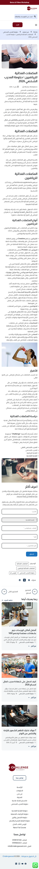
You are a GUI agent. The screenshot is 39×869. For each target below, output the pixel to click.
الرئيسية (19, 787)
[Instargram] (19, 864)
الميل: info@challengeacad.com (19, 846)
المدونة (19, 797)
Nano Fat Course (19, 828)
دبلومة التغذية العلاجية (20, 811)
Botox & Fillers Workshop (19, 2)
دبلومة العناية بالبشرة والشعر (19, 821)
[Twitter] (24, 580)
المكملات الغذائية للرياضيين (26, 568)
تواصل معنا (19, 778)
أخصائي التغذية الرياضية (22, 212)
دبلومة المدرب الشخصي (10, 32)
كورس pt (13, 573)
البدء (17, 25)
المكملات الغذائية (22, 564)
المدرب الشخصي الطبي (28, 447)
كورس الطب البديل (19, 824)
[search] (34, 16)
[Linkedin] (16, 864)
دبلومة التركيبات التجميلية (19, 814)
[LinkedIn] (19, 580)
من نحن (19, 794)
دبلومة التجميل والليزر (19, 817)
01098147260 (16, 840)
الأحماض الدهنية (17, 312)
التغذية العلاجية (31, 456)
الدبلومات (19, 791)
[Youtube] (22, 864)
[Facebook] (29, 580)
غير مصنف (25, 32)
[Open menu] (36, 25)
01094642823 (17, 843)
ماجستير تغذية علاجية (19, 801)
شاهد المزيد (8, 600)
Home (35, 32)
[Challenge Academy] (32, 8)
